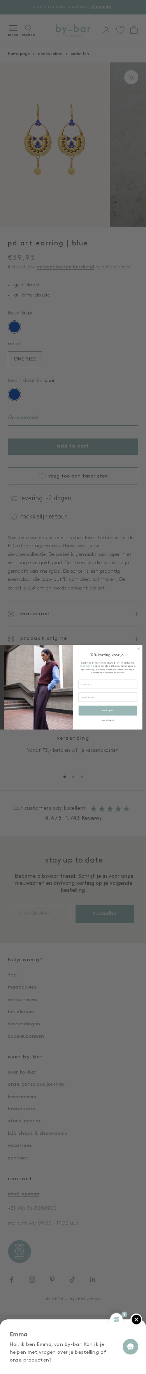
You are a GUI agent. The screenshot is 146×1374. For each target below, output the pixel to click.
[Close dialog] (138, 648)
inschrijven (107, 710)
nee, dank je (107, 720)
